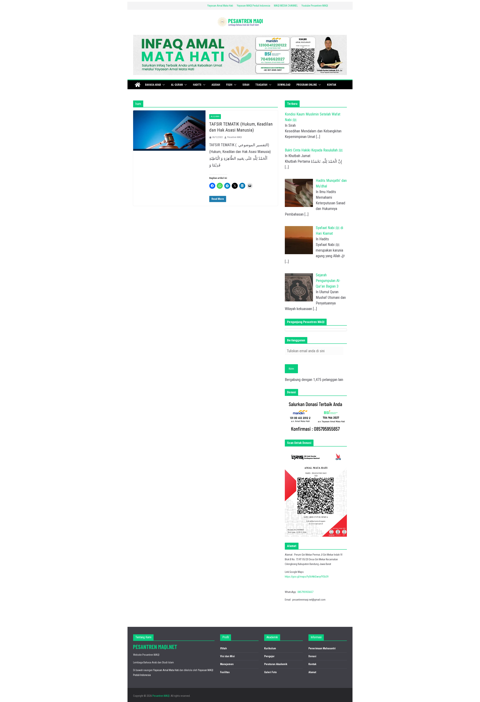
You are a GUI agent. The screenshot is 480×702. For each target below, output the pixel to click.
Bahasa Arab (153, 84)
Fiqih (229, 84)
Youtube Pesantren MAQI (315, 5)
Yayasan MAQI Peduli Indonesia (253, 5)
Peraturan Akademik (275, 664)
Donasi (312, 656)
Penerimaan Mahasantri (322, 648)
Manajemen (227, 664)
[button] (163, 84)
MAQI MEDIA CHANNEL (286, 5)
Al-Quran (177, 84)
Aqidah (216, 84)
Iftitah (223, 648)
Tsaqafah (261, 84)
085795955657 (305, 591)
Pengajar (269, 656)
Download (284, 84)
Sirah (245, 84)
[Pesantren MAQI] (137, 84)
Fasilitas (225, 672)
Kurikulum (270, 648)
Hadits (197, 84)
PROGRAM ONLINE (306, 84)
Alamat (312, 672)
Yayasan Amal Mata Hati (220, 5)
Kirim (291, 368)
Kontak (331, 84)
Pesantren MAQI (234, 137)
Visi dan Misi (227, 656)
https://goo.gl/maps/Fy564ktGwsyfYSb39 (306, 576)
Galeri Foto (270, 672)
